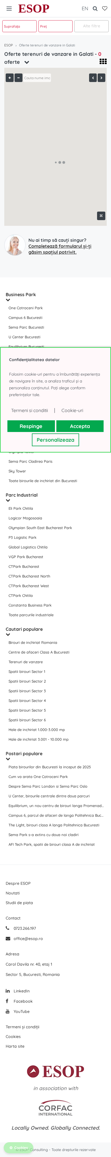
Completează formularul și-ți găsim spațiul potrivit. (59, 249)
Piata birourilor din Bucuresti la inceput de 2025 (50, 767)
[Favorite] (105, 8)
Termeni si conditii (29, 410)
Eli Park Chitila (21, 508)
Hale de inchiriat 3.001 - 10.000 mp (39, 739)
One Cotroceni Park (26, 308)
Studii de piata (19, 902)
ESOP (34, 8)
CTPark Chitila (21, 595)
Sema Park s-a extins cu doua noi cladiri (44, 834)
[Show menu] (9, 8)
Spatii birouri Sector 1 (27, 671)
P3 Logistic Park (22, 537)
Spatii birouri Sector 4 (27, 700)
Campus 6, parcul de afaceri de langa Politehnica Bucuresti (57, 815)
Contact (13, 918)
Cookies (13, 1036)
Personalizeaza (55, 440)
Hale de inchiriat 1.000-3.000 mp (37, 729)
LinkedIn (21, 991)
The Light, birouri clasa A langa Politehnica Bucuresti (54, 825)
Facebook (23, 1001)
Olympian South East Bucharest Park (40, 527)
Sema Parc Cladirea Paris (30, 461)
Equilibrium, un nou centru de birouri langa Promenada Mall (57, 805)
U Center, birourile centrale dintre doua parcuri (49, 796)
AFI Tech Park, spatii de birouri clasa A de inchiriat (52, 844)
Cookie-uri (72, 410)
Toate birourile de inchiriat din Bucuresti (43, 480)
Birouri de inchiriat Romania (33, 642)
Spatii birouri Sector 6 (27, 720)
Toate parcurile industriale (31, 615)
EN (85, 8)
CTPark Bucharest (24, 566)
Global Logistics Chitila (28, 547)
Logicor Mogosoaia (25, 518)
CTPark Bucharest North (29, 576)
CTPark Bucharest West (29, 585)
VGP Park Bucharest (26, 556)
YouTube (21, 1011)
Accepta (80, 426)
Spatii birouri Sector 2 (27, 681)
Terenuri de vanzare (26, 662)
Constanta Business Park (30, 605)
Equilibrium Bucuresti (26, 346)
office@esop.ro (28, 938)
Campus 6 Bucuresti (25, 317)
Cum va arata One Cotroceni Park (38, 776)
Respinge (31, 426)
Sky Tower (17, 471)
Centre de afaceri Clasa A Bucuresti (39, 652)
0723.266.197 (24, 928)
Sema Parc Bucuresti (26, 327)
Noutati (13, 893)
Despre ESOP (18, 883)
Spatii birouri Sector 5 (27, 710)
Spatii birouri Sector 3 (27, 691)
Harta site (15, 1046)
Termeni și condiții (22, 1026)
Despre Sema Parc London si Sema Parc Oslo (48, 786)
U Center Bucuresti (24, 337)
